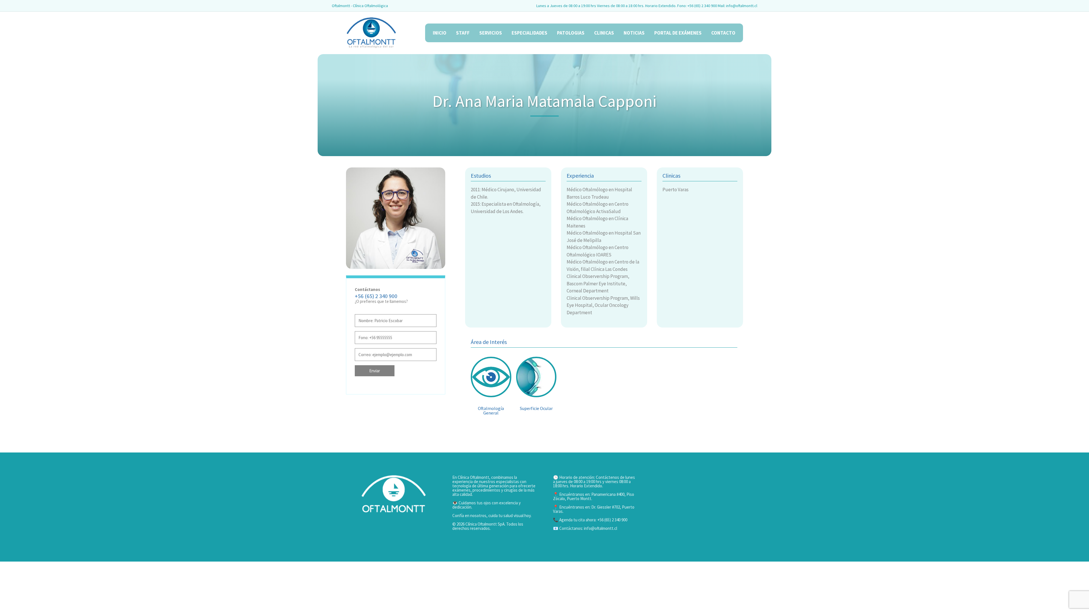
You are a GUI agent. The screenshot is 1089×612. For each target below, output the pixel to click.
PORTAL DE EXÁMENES (678, 33)
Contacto (723, 33)
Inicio (439, 33)
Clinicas (604, 33)
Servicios (490, 33)
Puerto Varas (675, 189)
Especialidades (529, 33)
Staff (463, 33)
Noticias (634, 33)
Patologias (570, 33)
